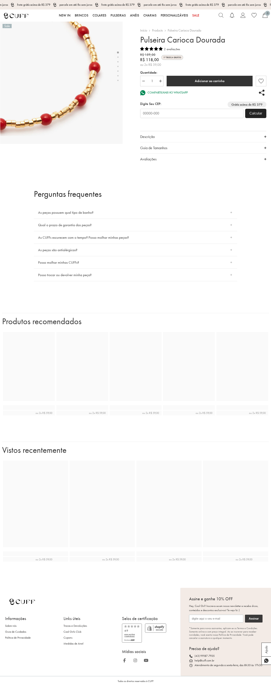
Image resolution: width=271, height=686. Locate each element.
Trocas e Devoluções (75, 626)
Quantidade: (148, 72)
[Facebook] (126, 660)
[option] (61, 82)
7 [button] (118, 80)
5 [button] (118, 71)
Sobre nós (11, 626)
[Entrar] (243, 15)
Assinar (254, 618)
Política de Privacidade (18, 637)
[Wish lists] (254, 15)
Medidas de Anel (73, 643)
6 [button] (118, 75)
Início (143, 30)
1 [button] (118, 53)
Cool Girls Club (72, 632)
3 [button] (118, 61)
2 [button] (118, 57)
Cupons (68, 637)
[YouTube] (147, 660)
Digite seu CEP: (150, 104)
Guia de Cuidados (15, 632)
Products (157, 30)
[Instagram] (136, 660)
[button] (151, 49)
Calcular (255, 113)
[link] (261, 81)
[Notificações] (232, 15)
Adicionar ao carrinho (209, 81)
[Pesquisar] (221, 15)
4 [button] (118, 66)
